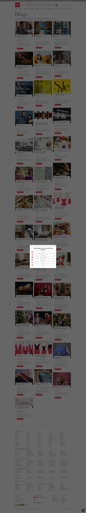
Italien (43, 262)
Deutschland (43, 257)
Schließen (55, 246)
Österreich (43, 254)
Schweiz (43, 252)
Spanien (43, 265)
